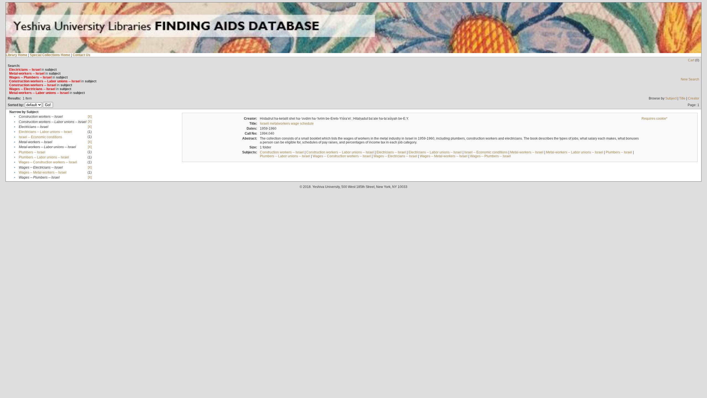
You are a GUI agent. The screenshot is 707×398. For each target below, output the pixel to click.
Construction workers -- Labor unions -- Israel (340, 152)
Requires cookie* (655, 119)
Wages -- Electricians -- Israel (395, 156)
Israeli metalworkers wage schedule (287, 123)
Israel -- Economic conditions (40, 137)
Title (682, 98)
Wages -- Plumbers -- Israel (490, 156)
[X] (90, 117)
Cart (691, 60)
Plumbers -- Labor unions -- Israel (44, 157)
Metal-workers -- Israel (527, 152)
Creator (693, 98)
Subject (671, 98)
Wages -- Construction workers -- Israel (48, 162)
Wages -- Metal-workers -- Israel (43, 172)
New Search (690, 79)
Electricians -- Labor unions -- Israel (45, 132)
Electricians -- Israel (391, 152)
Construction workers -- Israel (282, 152)
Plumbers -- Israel (32, 152)
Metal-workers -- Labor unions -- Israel (574, 152)
